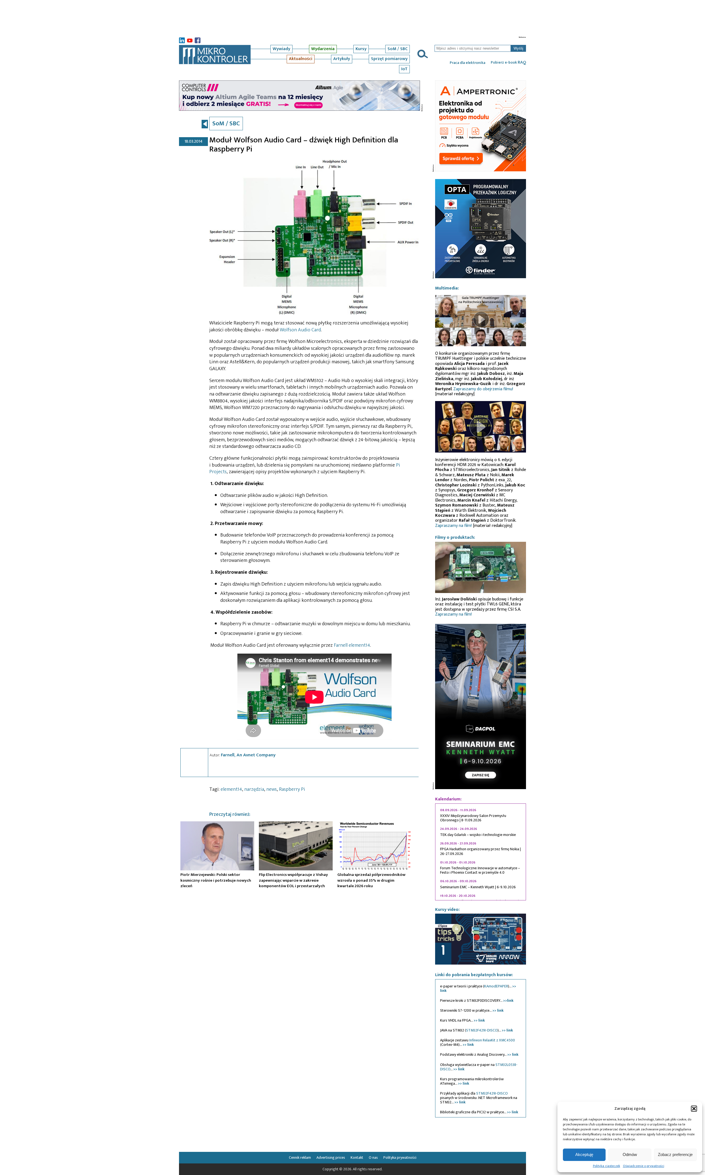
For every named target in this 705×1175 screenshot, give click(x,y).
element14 (231, 789)
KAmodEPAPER (496, 986)
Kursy (361, 49)
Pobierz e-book (508, 62)
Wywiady (281, 49)
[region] (480, 852)
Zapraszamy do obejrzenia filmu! (483, 389)
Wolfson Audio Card (300, 330)
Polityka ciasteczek (606, 1166)
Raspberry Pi (292, 789)
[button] (694, 1108)
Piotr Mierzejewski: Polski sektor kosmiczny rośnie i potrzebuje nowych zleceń (215, 880)
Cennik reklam (300, 1157)
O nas (373, 1157)
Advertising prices (330, 1157)
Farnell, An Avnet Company (248, 755)
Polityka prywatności (399, 1157)
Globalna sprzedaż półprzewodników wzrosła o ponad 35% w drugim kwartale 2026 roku (371, 880)
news (271, 789)
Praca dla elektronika (467, 63)
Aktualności (300, 59)
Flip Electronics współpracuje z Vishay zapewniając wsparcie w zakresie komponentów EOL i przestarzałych (293, 880)
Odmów (630, 1154)
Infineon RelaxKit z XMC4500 (492, 1040)
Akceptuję (584, 1154)
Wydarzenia (323, 49)
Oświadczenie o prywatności (643, 1166)
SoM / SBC (397, 49)
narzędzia (254, 789)
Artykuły (341, 59)
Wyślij (518, 48)
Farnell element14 (352, 645)
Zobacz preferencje (675, 1154)
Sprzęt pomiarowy (389, 59)
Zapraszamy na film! (453, 525)
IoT (404, 69)
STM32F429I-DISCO (482, 1030)
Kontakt (357, 1157)
